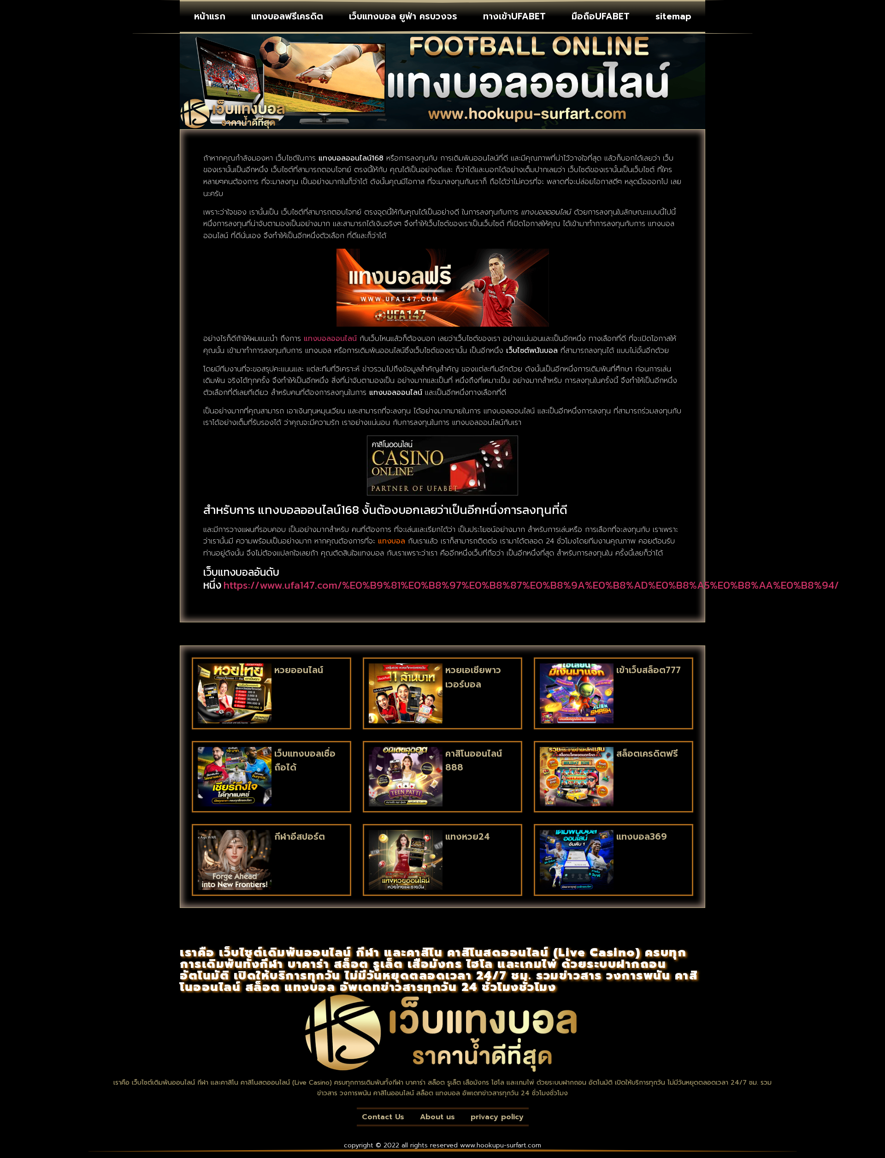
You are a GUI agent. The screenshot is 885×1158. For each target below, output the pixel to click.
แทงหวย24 (467, 836)
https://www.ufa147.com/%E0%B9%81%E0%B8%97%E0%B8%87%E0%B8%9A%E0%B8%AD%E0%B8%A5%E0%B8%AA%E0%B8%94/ (531, 585)
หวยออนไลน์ (298, 670)
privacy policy (497, 1116)
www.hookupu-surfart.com (500, 1145)
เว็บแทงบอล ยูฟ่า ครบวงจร (403, 16)
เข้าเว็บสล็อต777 (648, 670)
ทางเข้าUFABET (514, 16)
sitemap (673, 16)
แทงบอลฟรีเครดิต (287, 16)
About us (437, 1116)
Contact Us (383, 1116)
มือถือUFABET (601, 16)
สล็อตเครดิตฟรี (647, 753)
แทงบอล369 (641, 836)
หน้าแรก (209, 16)
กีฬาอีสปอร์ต (299, 836)
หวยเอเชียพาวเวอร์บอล (473, 677)
